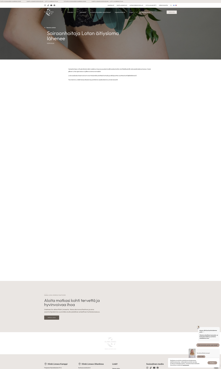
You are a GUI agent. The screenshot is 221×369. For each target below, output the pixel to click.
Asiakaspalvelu (145, 12)
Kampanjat (111, 5)
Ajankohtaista (120, 12)
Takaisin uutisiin (51, 27)
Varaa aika (172, 12)
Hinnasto (83, 12)
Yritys (131, 12)
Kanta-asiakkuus (122, 5)
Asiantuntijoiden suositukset (100, 12)
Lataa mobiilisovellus (136, 5)
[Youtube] (51, 5)
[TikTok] (151, 368)
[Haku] (171, 5)
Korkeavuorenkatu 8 (84, 368)
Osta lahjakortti (151, 5)
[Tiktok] (48, 5)
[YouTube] (154, 368)
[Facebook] (54, 5)
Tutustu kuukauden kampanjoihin (63, 1)
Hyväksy (212, 363)
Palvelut (71, 12)
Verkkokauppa (163, 5)
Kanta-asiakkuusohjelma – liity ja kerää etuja (30, 1)
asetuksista (186, 365)
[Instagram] (45, 5)
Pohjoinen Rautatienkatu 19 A (53, 368)
